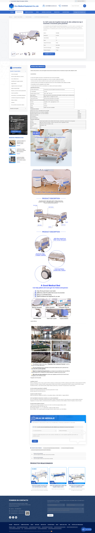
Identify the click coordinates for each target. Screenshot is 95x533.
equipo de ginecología (15, 88)
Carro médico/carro (15, 79)
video (37, 12)
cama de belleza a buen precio (47, 527)
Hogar (12, 12)
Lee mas (18, 145)
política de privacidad (77, 524)
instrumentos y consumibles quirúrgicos (18, 95)
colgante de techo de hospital (16, 86)
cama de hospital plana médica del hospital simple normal (39, 486)
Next (88, 479)
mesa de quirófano (14, 93)
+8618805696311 (21, 513)
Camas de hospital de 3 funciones (30, 528)
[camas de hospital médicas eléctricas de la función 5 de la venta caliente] (76, 475)
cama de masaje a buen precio (22, 527)
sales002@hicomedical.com (51, 6)
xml (69, 524)
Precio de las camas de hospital (59, 527)
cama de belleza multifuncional (15, 528)
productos (16, 524)
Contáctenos (65, 12)
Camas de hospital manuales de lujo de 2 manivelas (40, 450)
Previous (28, 479)
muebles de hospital (14, 108)
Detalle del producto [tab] (38, 67)
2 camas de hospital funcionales (67, 448)
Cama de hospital (29, 17)
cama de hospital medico (42, 528)
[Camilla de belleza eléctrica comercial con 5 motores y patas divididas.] (12, 159)
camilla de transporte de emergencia (18, 97)
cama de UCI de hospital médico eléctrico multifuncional (58, 486)
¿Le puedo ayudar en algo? (17, 120)
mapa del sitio (63, 524)
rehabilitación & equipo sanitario (17, 81)
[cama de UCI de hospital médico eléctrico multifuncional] (58, 475)
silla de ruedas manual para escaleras (55, 528)
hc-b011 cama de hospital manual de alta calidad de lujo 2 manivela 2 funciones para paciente (55, 427)
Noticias (37, 524)
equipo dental (13, 83)
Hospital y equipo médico (18, 17)
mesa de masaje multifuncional (72, 527)
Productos (19, 12)
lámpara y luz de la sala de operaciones (18, 90)
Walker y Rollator (14, 100)
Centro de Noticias (46, 12)
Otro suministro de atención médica (17, 105)
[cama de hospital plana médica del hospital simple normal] (39, 475)
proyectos (56, 12)
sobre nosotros (29, 12)
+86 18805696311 (64, 6)
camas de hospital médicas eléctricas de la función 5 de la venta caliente (77, 486)
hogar (10, 524)
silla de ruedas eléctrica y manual (17, 76)
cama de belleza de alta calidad (34, 527)
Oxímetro (12, 102)
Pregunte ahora (48, 53)
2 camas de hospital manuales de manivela (51, 448)
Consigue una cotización (79, 12)
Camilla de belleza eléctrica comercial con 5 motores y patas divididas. (21, 159)
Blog (57, 524)
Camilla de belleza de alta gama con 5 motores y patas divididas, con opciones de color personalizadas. (21, 142)
